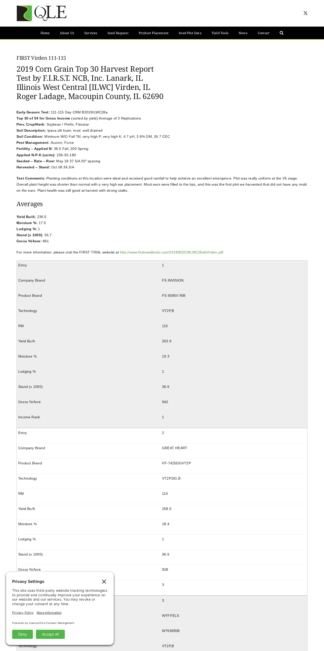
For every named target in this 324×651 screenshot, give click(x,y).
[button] (282, 33)
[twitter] (305, 13)
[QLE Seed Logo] (41, 7)
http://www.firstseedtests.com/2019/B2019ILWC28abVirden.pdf (171, 252)
